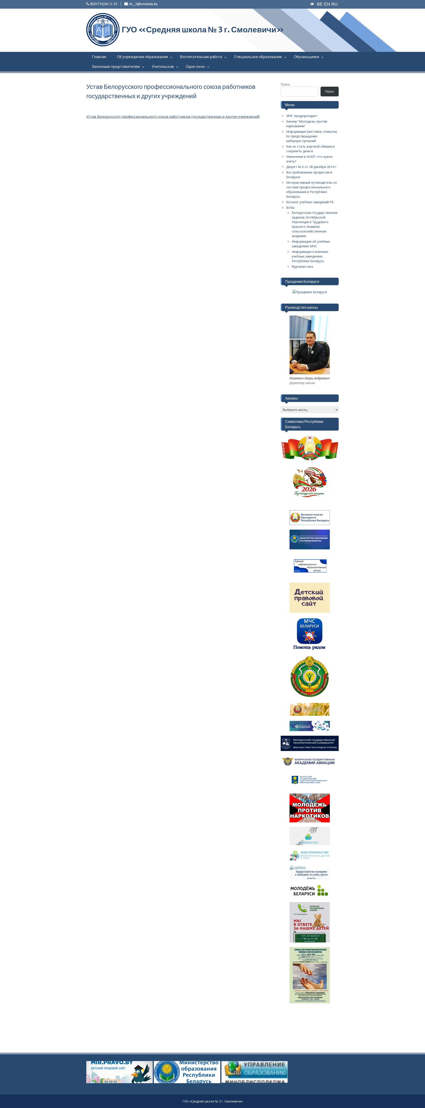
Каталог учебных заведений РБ (310, 202)
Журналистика (302, 266)
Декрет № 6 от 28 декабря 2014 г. (311, 167)
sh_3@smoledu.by (143, 4)
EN (327, 4)
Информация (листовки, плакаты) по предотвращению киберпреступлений (311, 136)
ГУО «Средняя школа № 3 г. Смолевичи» (203, 30)
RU (334, 4)
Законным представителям (116, 66)
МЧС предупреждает (301, 116)
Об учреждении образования (142, 56)
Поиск (285, 84)
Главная (99, 56)
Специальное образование (258, 56)
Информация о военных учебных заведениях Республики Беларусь (310, 256)
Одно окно (195, 66)
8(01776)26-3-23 (103, 4)
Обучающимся (306, 56)
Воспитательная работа (201, 56)
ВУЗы (290, 207)
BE (320, 4)
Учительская (163, 66)
